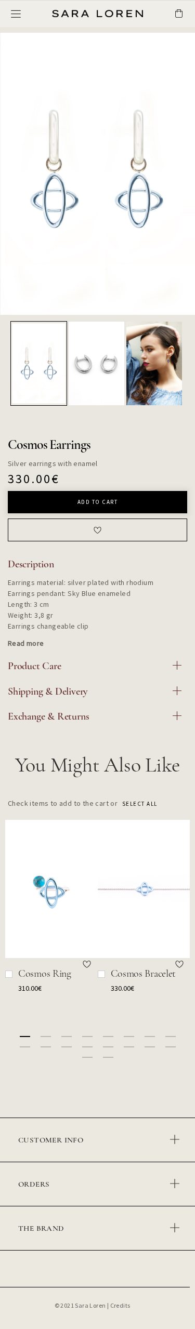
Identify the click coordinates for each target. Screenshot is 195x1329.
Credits (120, 1305)
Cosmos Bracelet (143, 973)
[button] (39, 363)
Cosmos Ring (44, 973)
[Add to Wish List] (87, 963)
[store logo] (74, 14)
